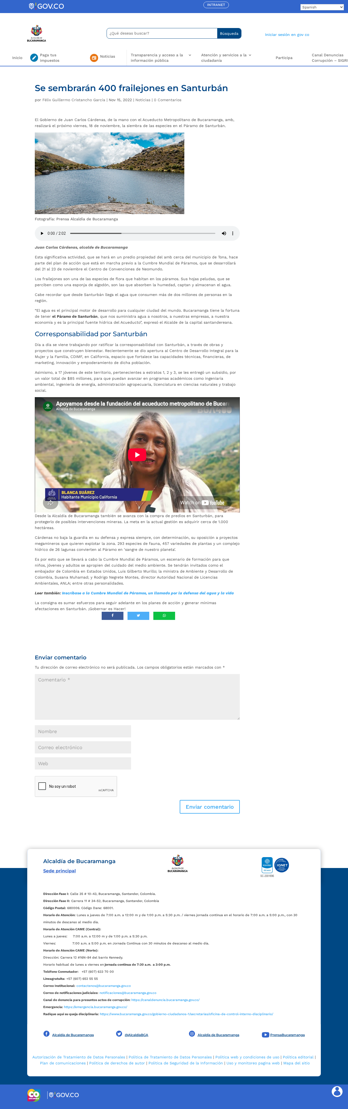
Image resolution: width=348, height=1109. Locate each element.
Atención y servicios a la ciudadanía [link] (224, 58)
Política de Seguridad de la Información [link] (185, 1063)
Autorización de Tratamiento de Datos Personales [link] (78, 1057)
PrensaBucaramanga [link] (287, 1035)
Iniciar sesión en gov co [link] (287, 34)
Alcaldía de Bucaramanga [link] (73, 1035)
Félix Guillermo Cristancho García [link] (73, 100)
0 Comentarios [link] (167, 100)
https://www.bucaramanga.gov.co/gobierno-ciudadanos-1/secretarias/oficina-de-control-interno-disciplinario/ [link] (186, 1014)
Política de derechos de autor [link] (117, 1063)
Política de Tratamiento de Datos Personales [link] (170, 1057)
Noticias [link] (142, 100)
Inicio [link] (17, 57)
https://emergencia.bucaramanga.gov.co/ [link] (95, 1007)
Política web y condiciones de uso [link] (247, 1057)
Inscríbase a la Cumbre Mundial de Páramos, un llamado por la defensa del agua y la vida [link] (148, 593)
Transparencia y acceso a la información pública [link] (157, 58)
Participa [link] (284, 57)
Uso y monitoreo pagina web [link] (253, 1063)
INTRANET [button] (216, 5)
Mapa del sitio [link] (296, 1063)
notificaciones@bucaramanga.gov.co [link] (128, 993)
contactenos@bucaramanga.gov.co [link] (103, 986)
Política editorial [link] (298, 1057)
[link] (46, 9)
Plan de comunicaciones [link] (63, 1063)
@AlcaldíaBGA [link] (136, 1035)
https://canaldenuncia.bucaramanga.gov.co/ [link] (165, 1000)
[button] (210, 807)
